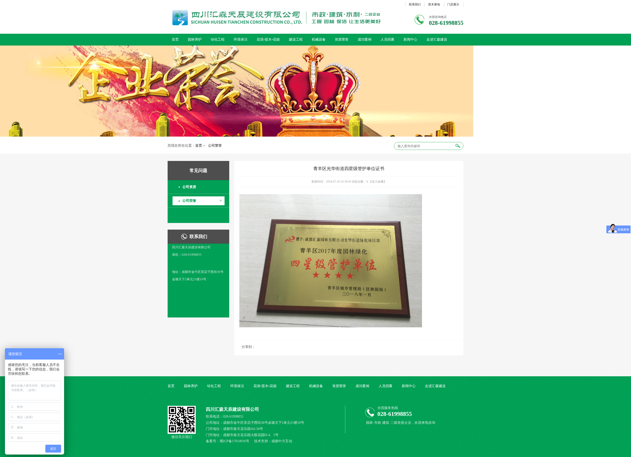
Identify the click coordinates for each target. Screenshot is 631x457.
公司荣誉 (215, 145)
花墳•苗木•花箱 (265, 386)
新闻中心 (410, 39)
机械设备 (319, 39)
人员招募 (387, 39)
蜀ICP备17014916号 (235, 441)
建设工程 (296, 39)
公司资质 (189, 187)
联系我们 (415, 4)
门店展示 (453, 4)
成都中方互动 (281, 441)
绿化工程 (218, 39)
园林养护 (195, 39)
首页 (175, 39)
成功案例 (364, 39)
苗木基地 (434, 4)
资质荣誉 (342, 39)
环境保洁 (240, 39)
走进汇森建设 (436, 39)
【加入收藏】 (377, 181)
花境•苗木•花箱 (268, 39)
